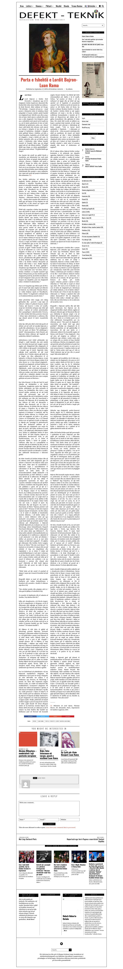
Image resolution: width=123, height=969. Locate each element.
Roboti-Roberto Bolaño (88, 36)
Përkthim (84, 230)
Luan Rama (41, 721)
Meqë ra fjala (85, 218)
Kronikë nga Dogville (87, 209)
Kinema (84, 206)
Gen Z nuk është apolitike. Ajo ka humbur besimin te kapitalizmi (92, 40)
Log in (83, 118)
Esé (83, 193)
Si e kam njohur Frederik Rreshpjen (91, 243)
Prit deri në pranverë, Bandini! (89, 237)
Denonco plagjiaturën (87, 190)
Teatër (83, 249)
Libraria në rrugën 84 (87, 215)
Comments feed (86, 124)
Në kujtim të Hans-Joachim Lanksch (91, 227)
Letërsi (84, 212)
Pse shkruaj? (85, 240)
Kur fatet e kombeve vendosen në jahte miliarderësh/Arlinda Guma (60, 868)
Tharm (83, 252)
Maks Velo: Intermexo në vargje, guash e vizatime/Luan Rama (49, 754)
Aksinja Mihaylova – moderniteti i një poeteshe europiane (28, 753)
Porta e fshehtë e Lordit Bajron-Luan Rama (57, 721)
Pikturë (84, 233)
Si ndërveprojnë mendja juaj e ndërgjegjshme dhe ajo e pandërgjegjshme (93, 56)
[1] (30, 175)
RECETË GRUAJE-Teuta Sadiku (93, 166)
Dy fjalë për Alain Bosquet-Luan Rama (70, 753)
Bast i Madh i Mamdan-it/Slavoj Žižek (78, 866)
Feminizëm (84, 196)
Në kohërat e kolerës (56, 89)
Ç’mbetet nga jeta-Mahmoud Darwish (93, 152)
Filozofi (84, 199)
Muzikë (84, 221)
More (65, 930)
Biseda (83, 187)
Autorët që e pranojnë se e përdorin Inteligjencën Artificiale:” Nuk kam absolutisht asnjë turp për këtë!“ (43, 870)
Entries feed (85, 121)
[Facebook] (99, 6)
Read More (30, 919)
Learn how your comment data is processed (60, 827)
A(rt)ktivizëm (85, 181)
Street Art (84, 246)
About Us (84, 184)
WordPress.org (86, 127)
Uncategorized (85, 258)
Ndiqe (93, 138)
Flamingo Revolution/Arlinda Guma (93, 160)
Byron (34, 721)
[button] (102, 25)
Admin (70, 89)
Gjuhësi (84, 203)
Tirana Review (85, 255)
